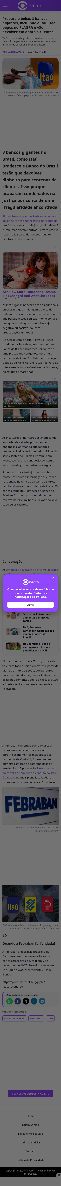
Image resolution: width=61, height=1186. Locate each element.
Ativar (30, 605)
